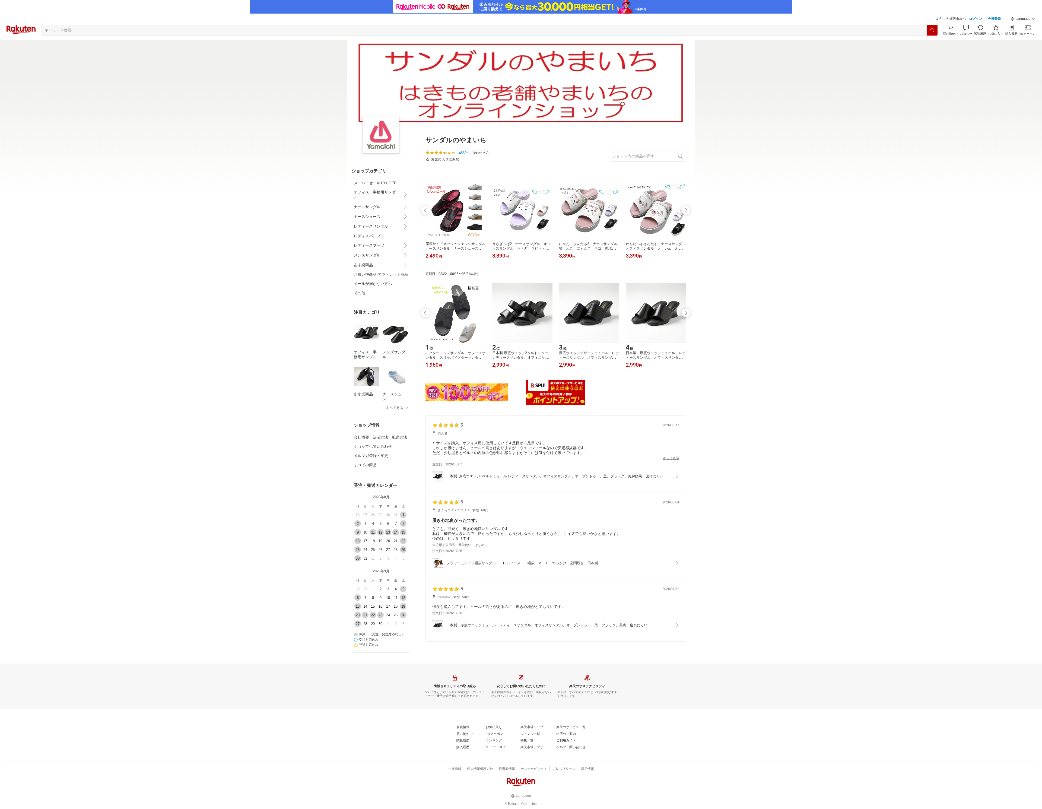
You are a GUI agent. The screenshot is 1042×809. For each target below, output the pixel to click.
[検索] (932, 30)
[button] (1023, 19)
